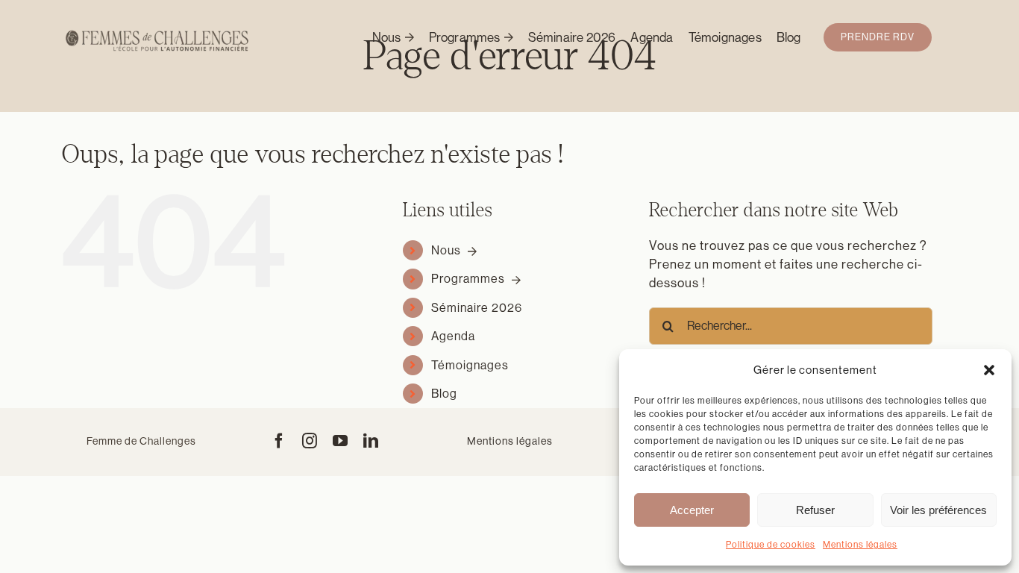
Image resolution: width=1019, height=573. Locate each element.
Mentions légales (860, 544)
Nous (447, 250)
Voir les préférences (938, 510)
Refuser (815, 510)
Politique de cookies (770, 544)
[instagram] (310, 440)
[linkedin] (371, 440)
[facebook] (279, 440)
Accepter (692, 510)
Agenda (453, 336)
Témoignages (470, 365)
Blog (444, 393)
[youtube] (340, 440)
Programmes (469, 279)
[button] (989, 370)
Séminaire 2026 (476, 308)
